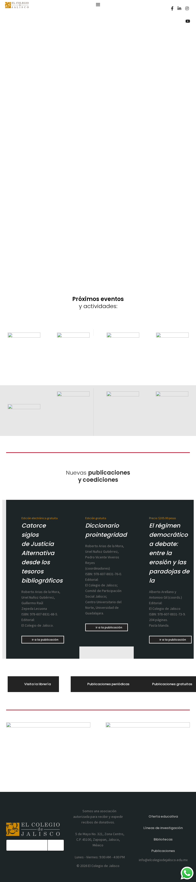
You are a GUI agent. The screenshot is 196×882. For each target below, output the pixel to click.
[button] (36, 353)
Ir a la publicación (45, 640)
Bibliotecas (163, 839)
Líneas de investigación (163, 827)
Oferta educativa (163, 816)
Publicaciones (163, 850)
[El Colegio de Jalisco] (17, 6)
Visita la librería (37, 684)
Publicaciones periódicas (108, 684)
